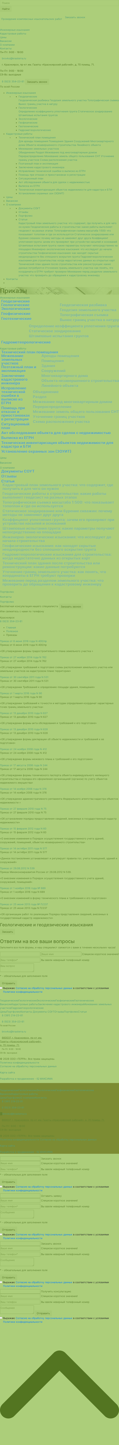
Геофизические (15, 313)
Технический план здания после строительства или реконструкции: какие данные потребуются (51, 565)
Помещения (52, 361)
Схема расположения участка (61, 421)
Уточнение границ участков (59, 416)
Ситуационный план (15, 426)
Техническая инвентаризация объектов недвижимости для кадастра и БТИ (57, 444)
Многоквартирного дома (64, 375)
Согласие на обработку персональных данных (44, 988)
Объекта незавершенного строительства (80, 380)
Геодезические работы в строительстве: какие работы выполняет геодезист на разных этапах (54, 495)
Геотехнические (16, 318)
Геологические (15, 305)
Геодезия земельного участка (88, 310)
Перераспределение (52, 407)
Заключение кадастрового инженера (14, 379)
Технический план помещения (29, 352)
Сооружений (53, 371)
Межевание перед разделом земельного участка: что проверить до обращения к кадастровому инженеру (53, 582)
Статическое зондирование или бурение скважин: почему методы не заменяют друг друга (57, 513)
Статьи (8, 481)
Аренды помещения (60, 356)
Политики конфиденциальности (22, 991)
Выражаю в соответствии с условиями (56, 990)
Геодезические (15, 301)
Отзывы (9, 476)
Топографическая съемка (84, 315)
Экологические (15, 308)
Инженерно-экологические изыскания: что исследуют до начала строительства (56, 539)
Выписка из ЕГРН (17, 438)
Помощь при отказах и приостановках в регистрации (15, 413)
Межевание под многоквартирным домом (72, 402)
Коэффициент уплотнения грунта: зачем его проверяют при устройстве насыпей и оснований (58, 521)
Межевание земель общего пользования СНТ (76, 411)
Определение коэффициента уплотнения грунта (74, 326)
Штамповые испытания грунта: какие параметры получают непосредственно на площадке (58, 530)
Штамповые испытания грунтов (59, 336)
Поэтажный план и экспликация (18, 369)
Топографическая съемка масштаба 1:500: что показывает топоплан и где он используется (58, 504)
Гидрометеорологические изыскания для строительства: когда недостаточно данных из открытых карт (57, 556)
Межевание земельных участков (12, 360)
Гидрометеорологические (26, 342)
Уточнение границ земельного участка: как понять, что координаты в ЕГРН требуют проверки (54, 574)
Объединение (46, 392)
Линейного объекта (59, 385)
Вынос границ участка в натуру (89, 320)
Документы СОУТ (18, 471)
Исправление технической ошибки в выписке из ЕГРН (13, 395)
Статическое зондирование (55, 331)
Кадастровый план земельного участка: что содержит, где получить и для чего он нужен (57, 487)
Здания (48, 366)
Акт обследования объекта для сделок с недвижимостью (56, 433)
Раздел (39, 397)
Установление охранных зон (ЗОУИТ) (36, 451)
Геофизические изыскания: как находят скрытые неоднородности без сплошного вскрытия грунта (49, 548)
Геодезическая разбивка (83, 305)
